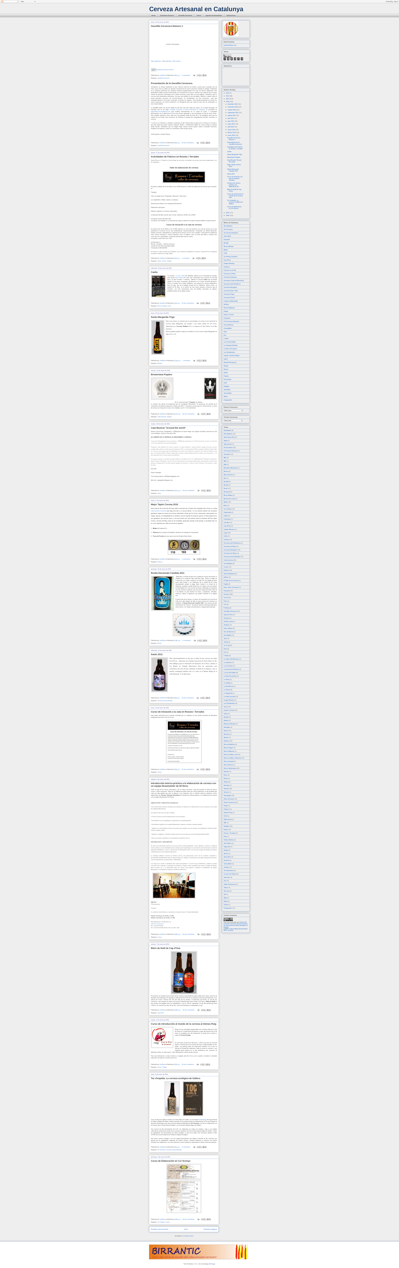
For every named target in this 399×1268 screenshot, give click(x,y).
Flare (225, 601)
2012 (228, 99)
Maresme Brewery (230, 724)
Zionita (226, 904)
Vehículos (227, 877)
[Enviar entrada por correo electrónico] (193, 75)
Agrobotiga (203, 1119)
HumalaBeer (228, 328)
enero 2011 (232, 135)
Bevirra (226, 471)
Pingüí (226, 805)
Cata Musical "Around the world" (168, 428)
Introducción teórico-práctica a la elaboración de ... (234, 184)
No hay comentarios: (188, 142)
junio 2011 (231, 121)
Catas (159, 261)
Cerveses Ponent (229, 297)
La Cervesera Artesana (231, 669)
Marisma (226, 734)
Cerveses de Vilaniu (230, 553)
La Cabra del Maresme (231, 659)
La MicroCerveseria (230, 676)
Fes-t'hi (226, 597)
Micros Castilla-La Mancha (232, 758)
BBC (225, 457)
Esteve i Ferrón (229, 314)
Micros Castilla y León (164, 306)
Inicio (186, 1229)
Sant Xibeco (228, 843)
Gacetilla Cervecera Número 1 (167, 26)
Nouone (226, 792)
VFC (225, 881)
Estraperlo (227, 318)
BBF (225, 461)
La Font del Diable (230, 342)
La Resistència (228, 686)
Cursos (164, 261)
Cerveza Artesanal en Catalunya (196, 9)
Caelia (154, 272)
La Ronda (227, 689)
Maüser (226, 737)
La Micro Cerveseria (230, 349)
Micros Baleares (229, 751)
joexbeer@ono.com (230, 45)
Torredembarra (228, 870)
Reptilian (226, 386)
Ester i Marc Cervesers (231, 587)
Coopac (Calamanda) (231, 301)
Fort (225, 604)
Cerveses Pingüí (229, 294)
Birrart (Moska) (228, 246)
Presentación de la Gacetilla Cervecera (171, 83)
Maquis (226, 366)
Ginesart (226, 618)
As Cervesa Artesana (230, 451)
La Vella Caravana (230, 696)
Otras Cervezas (229, 799)
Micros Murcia (228, 765)
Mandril (226, 717)
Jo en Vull (227, 645)
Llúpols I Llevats (229, 710)
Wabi (225, 898)
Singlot (226, 850)
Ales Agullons (228, 226)
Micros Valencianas (230, 768)
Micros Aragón (228, 748)
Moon (225, 775)
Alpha (225, 440)
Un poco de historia (230, 874)
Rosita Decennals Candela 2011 (167, 573)
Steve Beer (227, 857)
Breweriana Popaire (161, 374)
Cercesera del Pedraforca (232, 543)
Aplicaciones (231, 15)
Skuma (226, 853)
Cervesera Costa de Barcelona (234, 280)
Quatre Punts (228, 812)
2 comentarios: (186, 559)
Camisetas (227, 519)
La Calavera (228, 662)
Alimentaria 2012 (229, 437)
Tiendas (169, 261)
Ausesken (227, 239)
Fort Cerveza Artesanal (231, 321)
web (176, 595)
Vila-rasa (226, 891)
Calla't (226, 516)
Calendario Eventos (167, 15)
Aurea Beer (227, 236)
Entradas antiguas (210, 1229)
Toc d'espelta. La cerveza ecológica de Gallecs (175, 1078)
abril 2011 (231, 127)
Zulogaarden (228, 400)
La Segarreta (228, 693)
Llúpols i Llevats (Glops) (231, 355)
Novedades (227, 795)
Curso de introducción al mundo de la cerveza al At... (235, 195)
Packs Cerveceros (230, 802)
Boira (225, 505)
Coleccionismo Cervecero (158, 511)
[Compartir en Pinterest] (206, 75)
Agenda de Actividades (214, 15)
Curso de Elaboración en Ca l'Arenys (170, 1161)
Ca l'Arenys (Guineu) (230, 256)
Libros (199, 15)
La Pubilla (227, 683)
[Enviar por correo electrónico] (198, 75)
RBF (225, 823)
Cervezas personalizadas (165, 700)
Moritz (226, 778)
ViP (225, 894)
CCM (225, 253)
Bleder (226, 250)
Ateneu (191, 1056)
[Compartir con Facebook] (204, 75)
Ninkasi (226, 782)
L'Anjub (226, 338)
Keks (225, 332)
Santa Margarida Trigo (163, 317)
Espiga (165, 1067)
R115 (225, 383)
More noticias (177, 61)
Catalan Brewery (229, 263)
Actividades (227, 430)
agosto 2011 (232, 115)
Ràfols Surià (228, 819)
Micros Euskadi (229, 761)
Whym (226, 396)
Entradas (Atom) (188, 1236)
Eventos (226, 594)
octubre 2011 (232, 110)
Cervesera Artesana (230, 277)
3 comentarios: (186, 1147)
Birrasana (227, 492)
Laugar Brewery (229, 700)
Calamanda (227, 512)
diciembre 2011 (233, 104)
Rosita (159, 643)
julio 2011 (231, 118)
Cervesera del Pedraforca (232, 284)
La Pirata (227, 679)
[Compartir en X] (202, 75)
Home (153, 15)
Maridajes (227, 727)
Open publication (156, 61)
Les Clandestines (229, 352)
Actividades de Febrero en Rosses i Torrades (175, 156)
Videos (226, 887)
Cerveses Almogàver (230, 287)
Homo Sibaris (228, 628)
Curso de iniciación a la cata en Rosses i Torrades (177, 711)
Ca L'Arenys (161, 1222)
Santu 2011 (157, 654)
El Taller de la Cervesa (231, 580)
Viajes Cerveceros (230, 884)
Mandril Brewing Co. (230, 362)
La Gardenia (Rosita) (230, 345)
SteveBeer (227, 389)
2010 (228, 212)
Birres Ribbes (228, 495)
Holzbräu (227, 625)
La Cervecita (228, 666)
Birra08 (226, 243)
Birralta (226, 485)
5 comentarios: (186, 75)
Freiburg (226, 608)
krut (225, 652)
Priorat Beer (228, 379)
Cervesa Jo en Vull (230, 270)
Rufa (225, 836)
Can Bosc (227, 522)
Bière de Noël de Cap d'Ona (165, 948)
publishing (168, 61)
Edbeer (226, 577)
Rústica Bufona (229, 840)
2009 (228, 215)
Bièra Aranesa (228, 475)
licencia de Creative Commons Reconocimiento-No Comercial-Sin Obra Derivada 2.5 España (236, 924)
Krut (225, 335)
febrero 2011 (232, 132)
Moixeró (226, 771)
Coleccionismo (161, 416)
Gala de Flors (228, 614)
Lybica (226, 359)
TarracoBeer (228, 393)
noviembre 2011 (233, 107)
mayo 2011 (231, 124)
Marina (226, 369)
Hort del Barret (228, 325)
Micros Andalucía (229, 744)
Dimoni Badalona (229, 308)
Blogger (213, 1264)
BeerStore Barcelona (230, 468)
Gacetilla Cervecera (185, 15)
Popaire (169, 416)
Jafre (225, 638)
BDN (225, 464)
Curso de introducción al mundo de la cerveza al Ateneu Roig (183, 1024)
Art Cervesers (161, 1150)
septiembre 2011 (233, 112)
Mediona (226, 741)
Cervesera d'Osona (230, 546)
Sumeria (226, 860)
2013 (228, 96)
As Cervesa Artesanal (231, 233)
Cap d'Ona (160, 1013)
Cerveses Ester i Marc (231, 291)
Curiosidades (228, 563)
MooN (226, 372)
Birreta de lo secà (229, 498)
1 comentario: (186, 258)
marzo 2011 (232, 129)
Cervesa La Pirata (229, 273)
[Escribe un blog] (200, 75)
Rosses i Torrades (229, 833)
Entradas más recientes (159, 1229)
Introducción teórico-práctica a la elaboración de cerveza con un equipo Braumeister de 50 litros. (183, 784)
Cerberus (227, 267)
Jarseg (226, 642)
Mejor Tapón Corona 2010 (164, 504)
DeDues (159, 363)
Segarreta (227, 846)
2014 (228, 93)
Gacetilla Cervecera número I (165, 69)
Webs (225, 901)
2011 (227, 101)
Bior (225, 478)
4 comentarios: (187, 640)
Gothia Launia (228, 621)
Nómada (226, 785)
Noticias (159, 562)
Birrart (226, 488)
